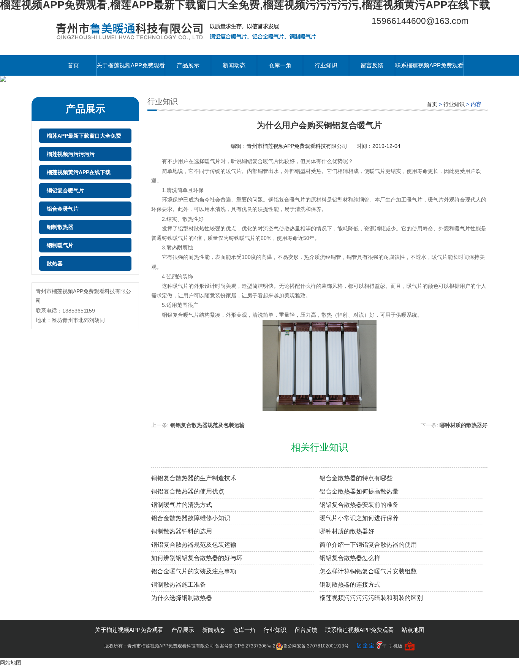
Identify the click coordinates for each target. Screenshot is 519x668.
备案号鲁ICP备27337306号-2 (245, 646)
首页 (73, 65)
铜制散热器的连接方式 (350, 584)
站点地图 (413, 630)
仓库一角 (280, 65)
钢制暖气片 (60, 245)
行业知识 (326, 65)
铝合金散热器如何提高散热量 (359, 491)
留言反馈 (372, 65)
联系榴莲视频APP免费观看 (429, 65)
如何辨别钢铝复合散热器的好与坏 (196, 558)
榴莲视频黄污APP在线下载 (79, 172)
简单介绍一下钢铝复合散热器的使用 (368, 544)
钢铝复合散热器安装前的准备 (359, 504)
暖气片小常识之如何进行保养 (359, 518)
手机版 (395, 646)
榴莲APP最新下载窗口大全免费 (84, 136)
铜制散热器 (60, 227)
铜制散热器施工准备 (178, 584)
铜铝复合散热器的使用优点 (187, 491)
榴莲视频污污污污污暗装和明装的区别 (371, 598)
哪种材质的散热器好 (463, 425)
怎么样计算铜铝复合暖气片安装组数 (368, 571)
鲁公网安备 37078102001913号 (316, 646)
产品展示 (188, 65)
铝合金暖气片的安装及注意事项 (193, 571)
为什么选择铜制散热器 (181, 598)
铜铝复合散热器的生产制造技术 (193, 478)
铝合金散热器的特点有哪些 (356, 478)
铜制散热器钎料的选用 (181, 531)
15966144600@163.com (420, 21)
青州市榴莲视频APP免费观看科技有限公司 (298, 146)
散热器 (55, 263)
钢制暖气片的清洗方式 (181, 504)
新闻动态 (234, 65)
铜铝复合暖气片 (65, 190)
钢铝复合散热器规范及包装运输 (207, 425)
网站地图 (10, 663)
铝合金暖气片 (63, 209)
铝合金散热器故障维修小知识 (190, 518)
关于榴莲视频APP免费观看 (131, 65)
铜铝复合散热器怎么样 (350, 558)
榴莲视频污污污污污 (71, 154)
